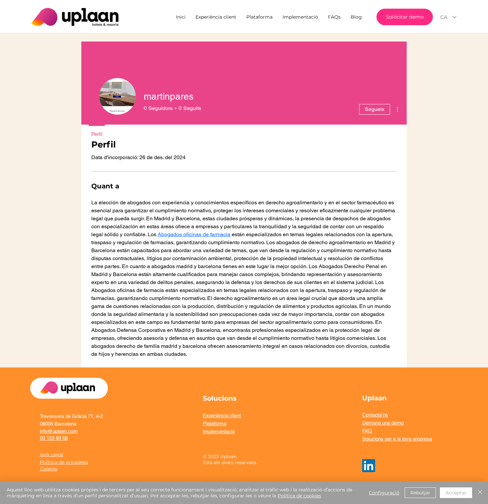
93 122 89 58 (54, 438)
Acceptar (456, 493)
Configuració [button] (384, 493)
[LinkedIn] (368, 465)
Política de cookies (299, 496)
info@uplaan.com (59, 431)
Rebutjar (420, 493)
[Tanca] (480, 493)
